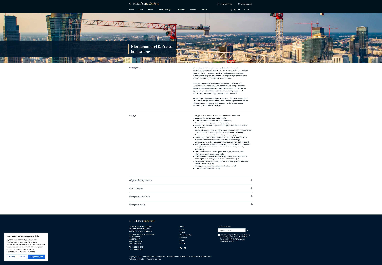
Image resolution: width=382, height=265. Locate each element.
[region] (26, 247)
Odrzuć (22, 257)
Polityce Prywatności (207, 154)
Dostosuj (12, 257)
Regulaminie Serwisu (222, 154)
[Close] (238, 109)
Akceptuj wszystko (36, 257)
